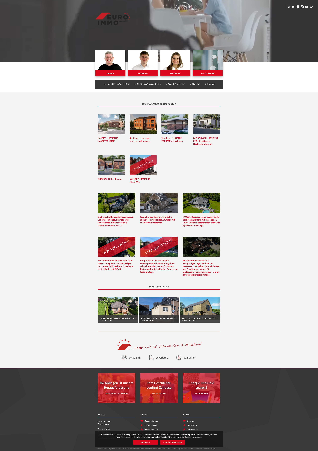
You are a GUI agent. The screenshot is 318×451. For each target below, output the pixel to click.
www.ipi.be (198, 449)
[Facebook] (298, 6)
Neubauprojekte (151, 429)
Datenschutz (192, 429)
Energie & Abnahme (176, 84)
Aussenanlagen (150, 425)
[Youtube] (306, 6)
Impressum (192, 425)
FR (293, 7)
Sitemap (190, 421)
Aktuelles (196, 84)
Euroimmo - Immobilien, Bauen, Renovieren (112, 19)
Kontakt (211, 84)
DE (289, 7)
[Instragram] (302, 6)
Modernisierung (151, 421)
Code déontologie (209, 449)
